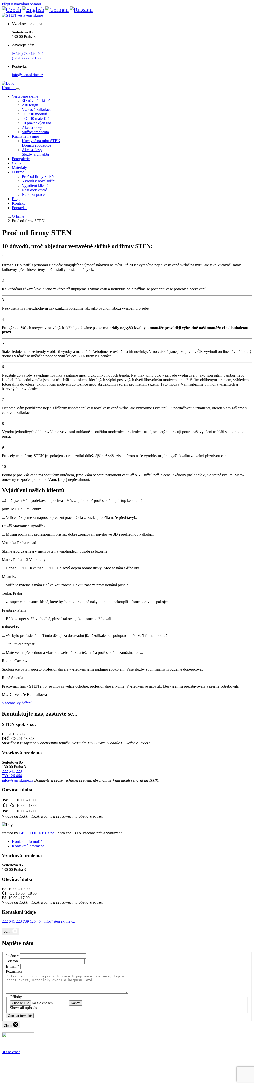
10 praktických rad (36, 123)
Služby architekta (35, 132)
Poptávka (19, 208)
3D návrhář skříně (36, 101)
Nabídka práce (33, 194)
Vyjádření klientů (35, 185)
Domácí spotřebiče (36, 145)
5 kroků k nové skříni (38, 181)
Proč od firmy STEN (38, 176)
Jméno (12, 956)
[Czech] (11, 9)
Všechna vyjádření (16, 703)
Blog (16, 199)
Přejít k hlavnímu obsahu (21, 4)
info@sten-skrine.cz (27, 75)
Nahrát (75, 1003)
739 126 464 (12, 776)
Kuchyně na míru (25, 136)
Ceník (16, 163)
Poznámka (14, 971)
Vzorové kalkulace (36, 109)
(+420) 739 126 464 (27, 53)
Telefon (12, 961)
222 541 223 (12, 771)
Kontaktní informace (28, 846)
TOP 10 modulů (34, 114)
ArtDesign (30, 105)
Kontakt (9, 88)
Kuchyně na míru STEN (41, 141)
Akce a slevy (32, 127)
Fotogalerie (21, 159)
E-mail (12, 966)
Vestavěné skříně (25, 96)
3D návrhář (11, 1052)
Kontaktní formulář (27, 841)
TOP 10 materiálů (36, 118)
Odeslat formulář (20, 1016)
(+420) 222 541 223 (27, 58)
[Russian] (81, 9)
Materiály (19, 167)
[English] (33, 9)
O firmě (18, 172)
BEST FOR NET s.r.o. (37, 833)
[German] (57, 9)
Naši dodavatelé (34, 190)
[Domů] (8, 83)
